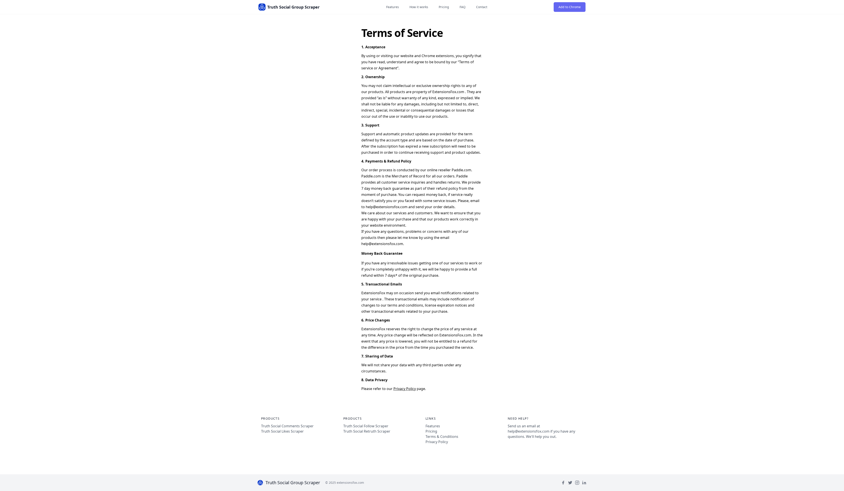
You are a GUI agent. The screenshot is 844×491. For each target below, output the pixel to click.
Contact (481, 7)
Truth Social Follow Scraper (365, 426)
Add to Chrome (569, 7)
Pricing (444, 7)
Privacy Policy (404, 388)
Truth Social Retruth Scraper (366, 431)
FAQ (463, 7)
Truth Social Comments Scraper (287, 426)
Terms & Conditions (442, 436)
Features (392, 7)
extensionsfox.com (350, 482)
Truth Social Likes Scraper (282, 431)
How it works (418, 7)
